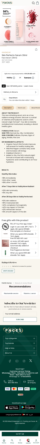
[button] (25, 414)
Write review (8, 271)
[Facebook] (10, 361)
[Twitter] (30, 360)
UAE (27, 415)
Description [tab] (8, 108)
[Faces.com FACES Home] (6, 3)
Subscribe (20, 319)
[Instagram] (24, 361)
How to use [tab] (21, 108)
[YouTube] (17, 361)
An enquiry (32, 383)
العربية (31, 415)
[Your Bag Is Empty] (37, 2)
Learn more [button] (28, 86)
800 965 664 (13, 383)
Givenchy (6, 52)
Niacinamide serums (11, 293)
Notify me (20, 434)
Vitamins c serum (30, 293)
